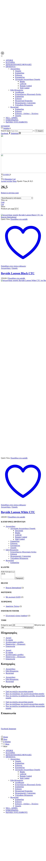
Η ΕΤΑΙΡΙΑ (10, 62)
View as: (4, 200)
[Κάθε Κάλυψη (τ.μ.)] (8, 572)
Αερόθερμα (19, 92)
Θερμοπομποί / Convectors (25, 103)
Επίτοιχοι (18, 75)
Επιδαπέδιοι (19, 73)
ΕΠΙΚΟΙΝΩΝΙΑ (12, 120)
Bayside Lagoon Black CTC (17, 273)
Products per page (7, 209)
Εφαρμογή (19, 578)
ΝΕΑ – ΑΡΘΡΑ (12, 118)
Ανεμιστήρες (15, 69)
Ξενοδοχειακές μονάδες (15, 642)
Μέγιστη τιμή (39, 625)
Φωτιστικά (14, 107)
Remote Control (26, 86)
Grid (2, 202)
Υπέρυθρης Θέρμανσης (24, 105)
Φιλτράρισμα (28, 627)
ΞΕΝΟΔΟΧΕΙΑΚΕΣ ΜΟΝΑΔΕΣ (18, 64)
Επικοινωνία (10, 646)
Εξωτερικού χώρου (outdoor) (17, 616)
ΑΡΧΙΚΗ (9, 60)
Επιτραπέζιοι (20, 77)
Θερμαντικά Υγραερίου (24, 101)
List (2, 204)
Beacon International (13, 588)
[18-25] (8, 574)
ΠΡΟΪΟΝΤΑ (10, 67)
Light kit (23, 84)
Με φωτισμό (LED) (13, 597)
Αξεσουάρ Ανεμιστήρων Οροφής (27, 79)
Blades (22, 82)
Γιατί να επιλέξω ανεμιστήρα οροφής (19, 692)
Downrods (19, 531)
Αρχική (8, 638)
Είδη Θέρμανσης (16, 90)
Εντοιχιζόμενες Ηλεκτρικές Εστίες (28, 94)
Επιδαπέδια (19, 96)
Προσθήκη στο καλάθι (18, 219)
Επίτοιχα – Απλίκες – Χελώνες (26, 113)
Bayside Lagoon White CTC (18, 512)
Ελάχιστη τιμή (6, 625)
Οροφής (18, 71)
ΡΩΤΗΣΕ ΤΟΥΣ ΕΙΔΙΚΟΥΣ (16, 122)
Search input (5, 131)
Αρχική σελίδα (6, 181)
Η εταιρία (9, 640)
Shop (15, 181)
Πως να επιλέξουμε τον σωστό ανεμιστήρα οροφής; (25, 694)
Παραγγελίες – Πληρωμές (15, 644)
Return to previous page (10, 193)
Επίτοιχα (18, 99)
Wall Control (24, 88)
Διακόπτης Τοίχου (12, 606)
